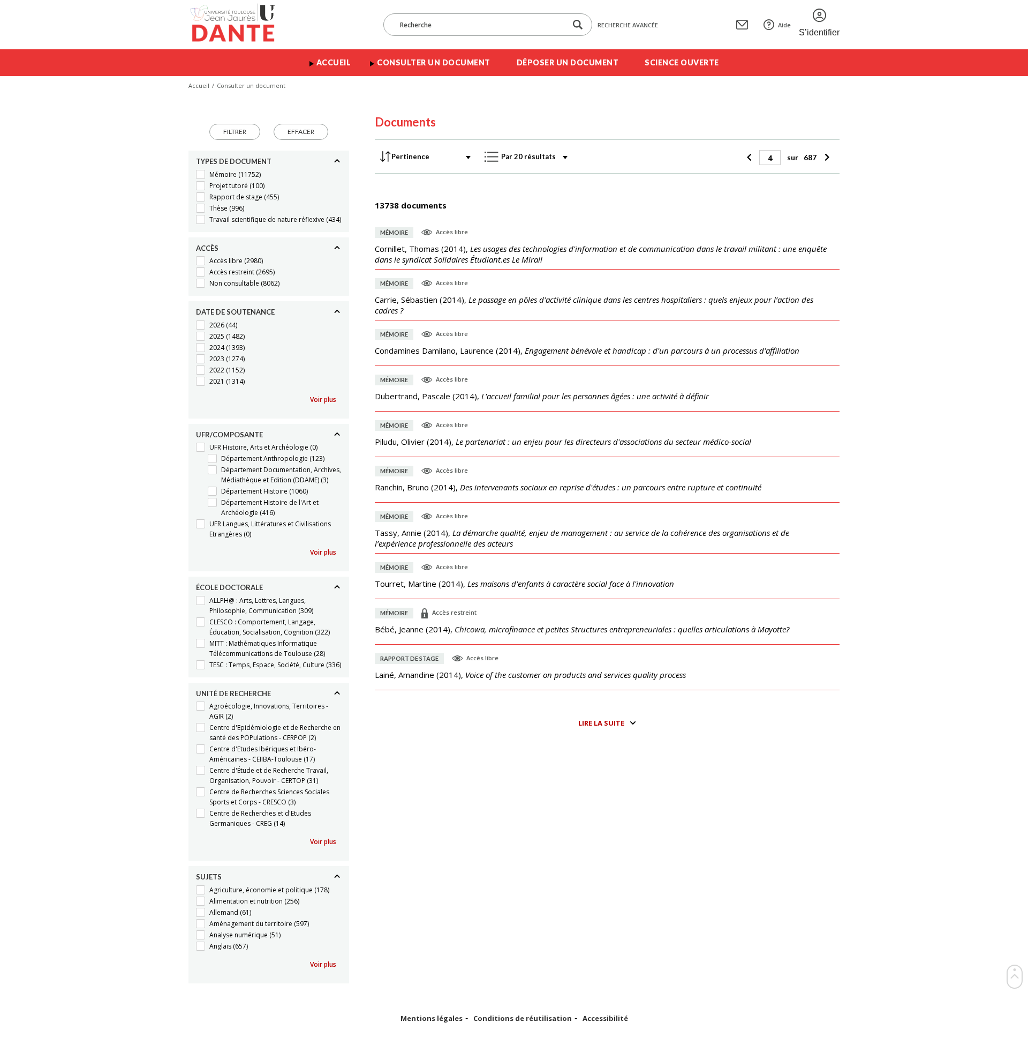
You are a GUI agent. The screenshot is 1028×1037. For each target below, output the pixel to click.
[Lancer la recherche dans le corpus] (577, 25)
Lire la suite (601, 723)
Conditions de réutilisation (522, 1018)
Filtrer (234, 132)
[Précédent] (750, 157)
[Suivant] (825, 157)
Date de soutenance (235, 312)
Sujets (209, 876)
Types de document (233, 161)
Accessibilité (605, 1018)
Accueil (333, 62)
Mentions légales (431, 1018)
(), (601, 254)
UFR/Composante (229, 434)
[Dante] (239, 24)
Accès (207, 248)
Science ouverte (682, 62)
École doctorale (229, 587)
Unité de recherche (233, 693)
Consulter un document (433, 62)
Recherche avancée (628, 25)
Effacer (301, 132)
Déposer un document (568, 62)
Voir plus (323, 399)
